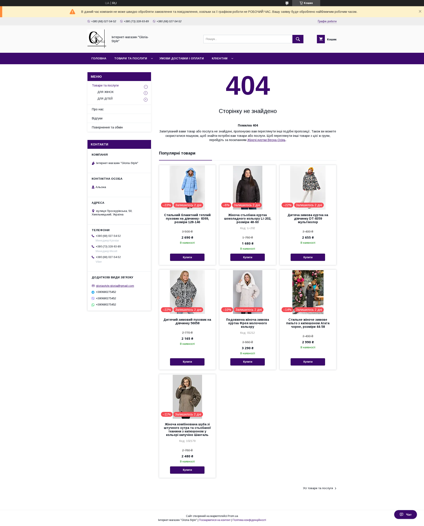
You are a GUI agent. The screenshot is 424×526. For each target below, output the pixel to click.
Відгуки (97, 118)
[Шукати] (297, 39)
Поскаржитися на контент (215, 520)
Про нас (98, 109)
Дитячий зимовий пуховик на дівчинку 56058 (187, 321)
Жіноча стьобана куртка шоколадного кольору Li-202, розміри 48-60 (247, 218)
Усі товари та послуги (318, 488)
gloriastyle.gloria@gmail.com (115, 285)
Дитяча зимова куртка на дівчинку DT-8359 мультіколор (308, 218)
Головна (98, 58)
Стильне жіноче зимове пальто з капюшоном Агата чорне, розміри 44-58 (307, 323)
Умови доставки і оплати (181, 58)
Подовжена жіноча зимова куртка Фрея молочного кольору (247, 323)
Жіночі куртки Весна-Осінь (266, 140)
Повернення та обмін (107, 127)
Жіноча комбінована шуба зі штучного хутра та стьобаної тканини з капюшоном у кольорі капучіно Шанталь (187, 429)
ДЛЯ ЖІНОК (105, 92)
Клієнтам (219, 58)
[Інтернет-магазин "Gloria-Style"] (96, 47)
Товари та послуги (130, 58)
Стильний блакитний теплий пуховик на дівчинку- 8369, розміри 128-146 (187, 218)
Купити (187, 257)
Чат (409, 514)
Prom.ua (233, 516)
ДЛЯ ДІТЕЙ (105, 98)
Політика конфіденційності (249, 520)
